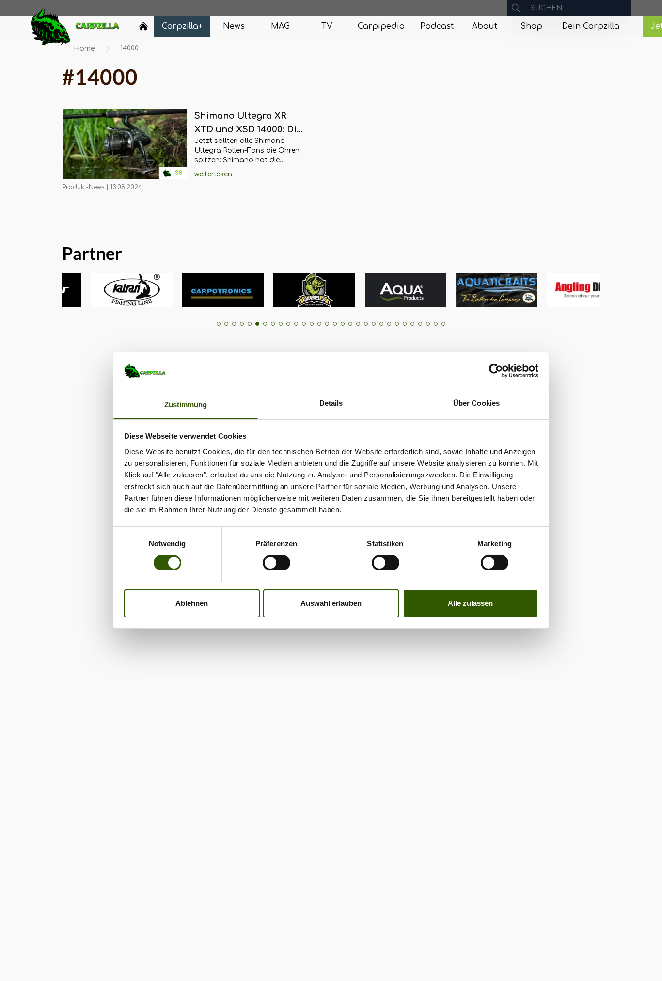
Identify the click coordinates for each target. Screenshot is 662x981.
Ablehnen (191, 603)
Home (84, 48)
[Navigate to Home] (143, 28)
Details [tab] (331, 403)
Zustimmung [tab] (185, 404)
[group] (113, 290)
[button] (219, 324)
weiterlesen (213, 174)
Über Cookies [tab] (476, 403)
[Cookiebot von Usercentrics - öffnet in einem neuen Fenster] (496, 371)
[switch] (276, 562)
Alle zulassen (470, 603)
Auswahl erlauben (331, 603)
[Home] (143, 26)
